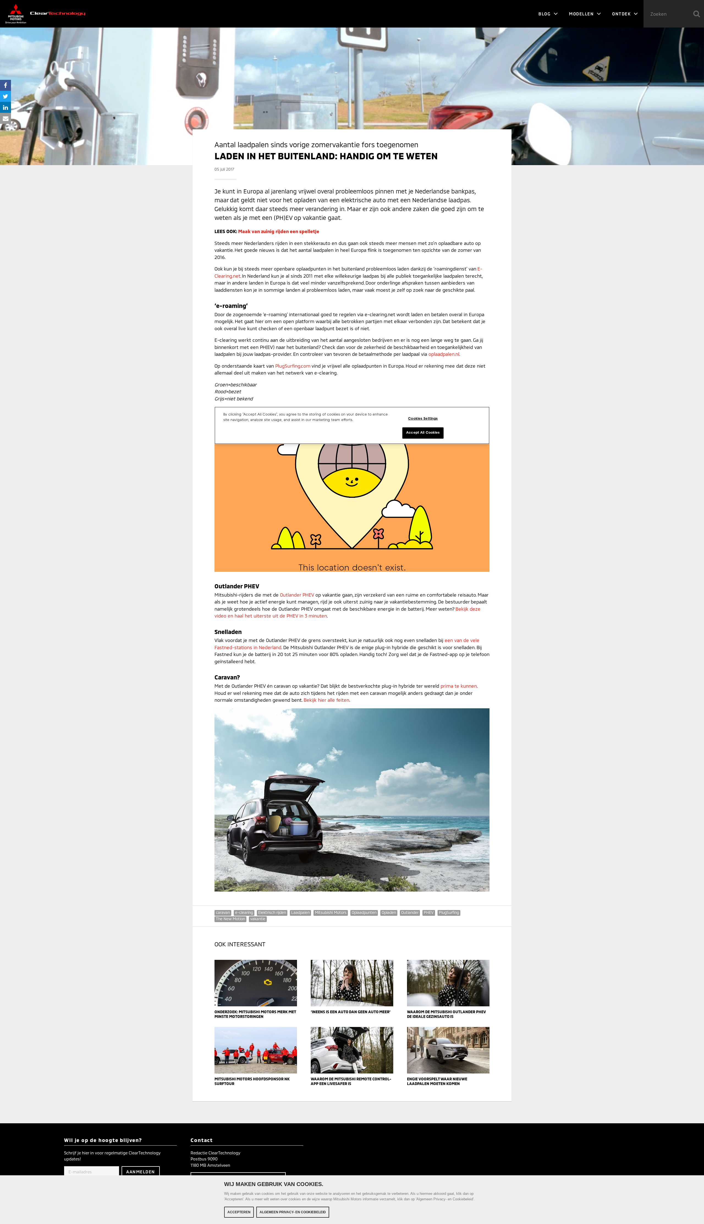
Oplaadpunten (364, 912)
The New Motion (230, 918)
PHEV (429, 912)
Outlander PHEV (297, 594)
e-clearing (244, 912)
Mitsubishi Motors (330, 912)
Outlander (410, 912)
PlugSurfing (449, 912)
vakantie (257, 918)
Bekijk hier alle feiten (326, 700)
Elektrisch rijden (272, 912)
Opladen (389, 912)
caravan (223, 912)
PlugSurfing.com (292, 365)
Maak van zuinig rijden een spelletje (278, 231)
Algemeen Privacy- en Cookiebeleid (293, 1212)
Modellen (582, 13)
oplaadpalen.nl (443, 354)
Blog (545, 13)
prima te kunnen (459, 685)
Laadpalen (300, 912)
